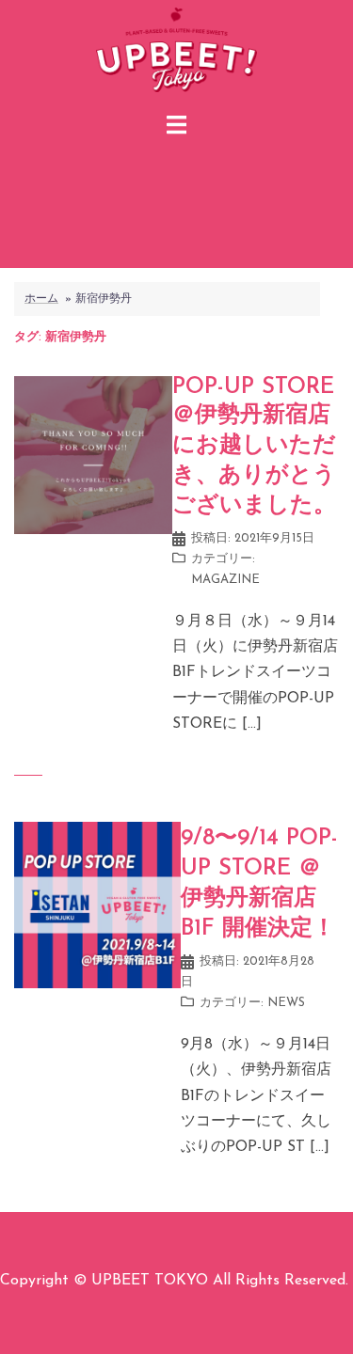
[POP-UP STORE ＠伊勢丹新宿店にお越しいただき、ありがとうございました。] (93, 454)
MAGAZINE (225, 580)
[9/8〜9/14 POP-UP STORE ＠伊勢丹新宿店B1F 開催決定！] (97, 903)
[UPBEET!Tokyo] (176, 52)
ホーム (41, 299)
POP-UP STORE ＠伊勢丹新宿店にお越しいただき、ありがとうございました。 (254, 446)
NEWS (286, 1003)
